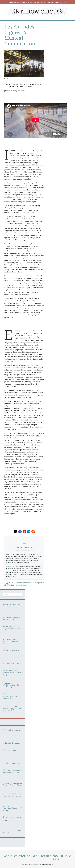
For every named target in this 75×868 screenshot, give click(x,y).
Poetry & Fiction (59, 18)
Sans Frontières (40, 18)
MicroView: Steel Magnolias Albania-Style (11, 641)
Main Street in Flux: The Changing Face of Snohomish (12, 709)
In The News (14, 18)
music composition (37, 583)
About (8, 856)
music (27, 583)
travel (20, 585)
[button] (15, 531)
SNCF (6, 585)
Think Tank (31, 18)
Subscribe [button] (44, 856)
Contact (19, 856)
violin (25, 585)
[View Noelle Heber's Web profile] (24, 542)
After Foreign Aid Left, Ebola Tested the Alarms (12, 808)
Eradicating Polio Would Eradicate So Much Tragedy (11, 685)
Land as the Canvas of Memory (12, 831)
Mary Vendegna (34, 864)
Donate (37, 2)
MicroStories (23, 18)
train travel (13, 585)
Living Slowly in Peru (11, 743)
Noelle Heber (10, 566)
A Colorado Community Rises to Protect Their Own (12, 785)
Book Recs (56, 858)
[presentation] (12, 609)
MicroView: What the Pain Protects (11, 618)
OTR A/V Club (69, 18)
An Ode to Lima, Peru (12, 763)
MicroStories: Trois (11, 663)
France (13, 583)
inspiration (21, 583)
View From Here (50, 18)
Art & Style (6, 18)
